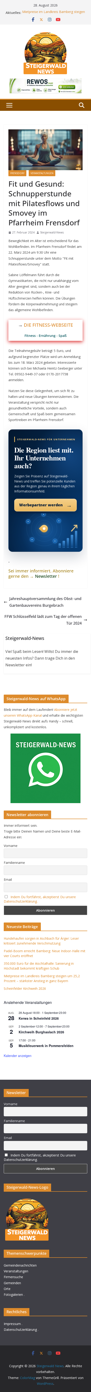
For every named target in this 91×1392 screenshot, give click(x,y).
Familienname (14, 862)
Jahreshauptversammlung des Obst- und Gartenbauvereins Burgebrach (45, 602)
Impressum (12, 1324)
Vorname (11, 845)
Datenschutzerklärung (20, 1329)
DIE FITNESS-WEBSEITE (48, 325)
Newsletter (46, 576)
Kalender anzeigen (18, 1055)
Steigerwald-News (52, 232)
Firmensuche (13, 1277)
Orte (7, 1289)
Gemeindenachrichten (20, 1265)
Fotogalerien (13, 1294)
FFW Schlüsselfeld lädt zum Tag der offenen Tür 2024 (43, 620)
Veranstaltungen (42, 173)
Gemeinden (12, 1283)
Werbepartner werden (45, 505)
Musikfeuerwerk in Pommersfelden (46, 1045)
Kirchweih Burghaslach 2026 (41, 1032)
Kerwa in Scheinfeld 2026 (39, 1018)
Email (8, 879)
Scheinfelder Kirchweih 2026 (25, 988)
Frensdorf (17, 173)
